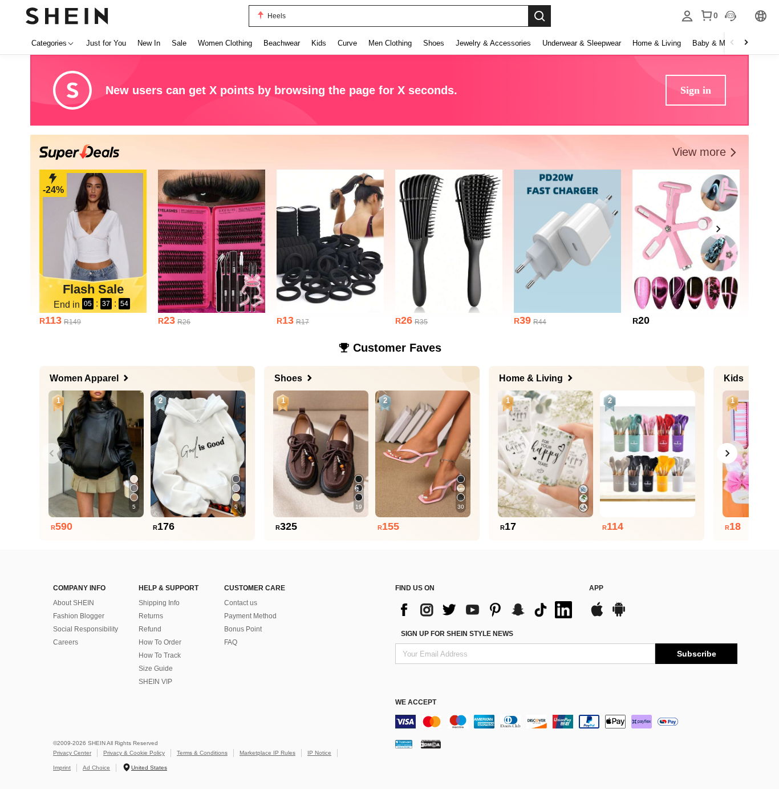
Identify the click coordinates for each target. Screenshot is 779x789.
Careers (65, 642)
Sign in (695, 90)
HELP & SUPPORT (168, 588)
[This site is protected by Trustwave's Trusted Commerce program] (403, 743)
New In (148, 43)
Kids (318, 43)
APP (596, 588)
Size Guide (156, 669)
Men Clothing (390, 43)
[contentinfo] (486, 609)
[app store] (597, 615)
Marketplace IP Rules (267, 753)
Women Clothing (225, 43)
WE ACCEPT (415, 702)
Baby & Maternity (721, 43)
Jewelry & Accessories (493, 43)
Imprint (62, 767)
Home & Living (656, 43)
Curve (347, 43)
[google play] (619, 615)
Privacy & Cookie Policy (134, 753)
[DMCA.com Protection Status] (431, 743)
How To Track (160, 655)
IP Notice (319, 753)
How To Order (160, 642)
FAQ (230, 642)
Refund (150, 629)
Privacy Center (72, 753)
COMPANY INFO (79, 588)
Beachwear (281, 43)
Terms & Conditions (202, 753)
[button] (706, 152)
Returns (151, 616)
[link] (93, 241)
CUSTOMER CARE (254, 588)
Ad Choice (96, 767)
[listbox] (687, 16)
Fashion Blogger (78, 616)
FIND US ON (415, 588)
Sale (179, 43)
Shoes (433, 43)
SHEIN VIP (155, 682)
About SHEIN (73, 603)
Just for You (106, 43)
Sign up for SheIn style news (457, 634)
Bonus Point (243, 629)
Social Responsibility (85, 629)
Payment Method (250, 616)
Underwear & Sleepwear (581, 43)
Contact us (240, 603)
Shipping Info (159, 603)
